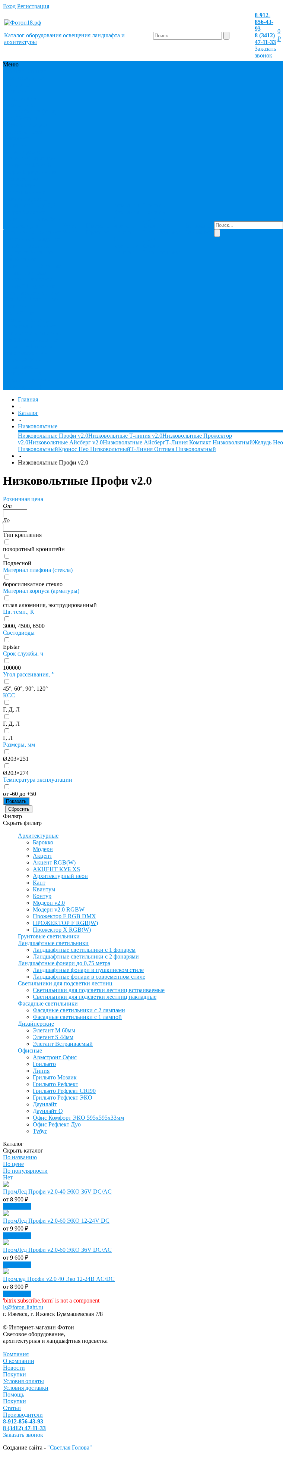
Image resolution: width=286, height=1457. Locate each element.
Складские (46, 239)
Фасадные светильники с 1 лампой (77, 1017)
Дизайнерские (22, 151)
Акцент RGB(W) (54, 862)
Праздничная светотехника (30, 175)
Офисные (16, 158)
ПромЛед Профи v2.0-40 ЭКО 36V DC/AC (57, 1191)
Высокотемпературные (33, 333)
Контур (42, 896)
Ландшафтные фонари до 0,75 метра (32, 114)
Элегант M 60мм (54, 1030)
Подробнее (17, 1206)
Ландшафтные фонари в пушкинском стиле (88, 970)
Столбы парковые (26, 246)
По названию (20, 1157)
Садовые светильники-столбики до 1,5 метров (33, 219)
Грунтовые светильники (20, 87)
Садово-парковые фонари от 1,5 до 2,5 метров (29, 205)
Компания (16, 1354)
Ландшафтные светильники (22, 101)
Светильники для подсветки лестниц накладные (94, 997)
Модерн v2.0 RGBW (59, 909)
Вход (9, 6)
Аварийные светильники (31, 302)
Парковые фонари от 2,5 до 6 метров (29, 165)
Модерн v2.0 (49, 903)
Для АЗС (15, 299)
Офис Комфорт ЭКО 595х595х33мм (78, 1117)
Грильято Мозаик (55, 1077)
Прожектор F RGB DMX (64, 916)
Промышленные (24, 192)
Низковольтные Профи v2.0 (53, 435)
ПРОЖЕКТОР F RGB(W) (65, 923)
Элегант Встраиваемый (63, 1044)
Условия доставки (25, 1388)
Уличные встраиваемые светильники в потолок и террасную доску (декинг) (31, 373)
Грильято (44, 1064)
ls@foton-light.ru (23, 1307)
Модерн (43, 849)
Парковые (16, 346)
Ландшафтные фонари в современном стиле (89, 976)
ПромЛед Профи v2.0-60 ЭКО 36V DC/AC (57, 1250)
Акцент (42, 856)
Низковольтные (38, 340)
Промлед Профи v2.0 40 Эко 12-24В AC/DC (59, 1279)
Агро (44, 319)
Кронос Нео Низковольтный (94, 449)
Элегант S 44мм (53, 1037)
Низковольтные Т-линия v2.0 (125, 435)
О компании (126, 222)
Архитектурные (24, 78)
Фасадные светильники (20, 141)
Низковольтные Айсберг (134, 442)
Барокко (43, 842)
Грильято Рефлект (55, 1084)
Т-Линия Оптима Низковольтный (173, 449)
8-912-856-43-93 (264, 22)
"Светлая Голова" (69, 1447)
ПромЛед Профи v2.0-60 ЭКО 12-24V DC (56, 1220)
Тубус (40, 1131)
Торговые (16, 252)
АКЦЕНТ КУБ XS (56, 869)
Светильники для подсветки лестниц (28, 128)
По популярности (25, 1170)
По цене (13, 1164)
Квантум (44, 889)
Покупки (154, 219)
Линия (41, 1070)
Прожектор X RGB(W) (62, 929)
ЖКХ (11, 340)
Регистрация (33, 6)
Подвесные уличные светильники (32, 289)
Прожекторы (20, 185)
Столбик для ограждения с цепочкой (28, 353)
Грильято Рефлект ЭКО (62, 1097)
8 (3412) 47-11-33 (265, 38)
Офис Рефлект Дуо (57, 1124)
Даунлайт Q (48, 1111)
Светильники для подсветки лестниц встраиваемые (99, 990)
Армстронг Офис (55, 1057)
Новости (125, 232)
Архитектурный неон (60, 876)
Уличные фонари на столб (32, 269)
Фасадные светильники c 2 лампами (79, 1010)
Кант (39, 882)
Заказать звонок (265, 52)
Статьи (152, 225)
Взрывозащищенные (30, 326)
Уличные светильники (20, 262)
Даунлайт (45, 1104)
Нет (8, 1177)
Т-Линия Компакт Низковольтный (209, 442)
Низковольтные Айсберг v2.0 (65, 442)
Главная (28, 399)
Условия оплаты (23, 1381)
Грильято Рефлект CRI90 (64, 1091)
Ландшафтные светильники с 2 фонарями (86, 956)
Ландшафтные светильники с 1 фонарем (84, 950)
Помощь (13, 1394)
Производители (163, 232)
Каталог (28, 413)
